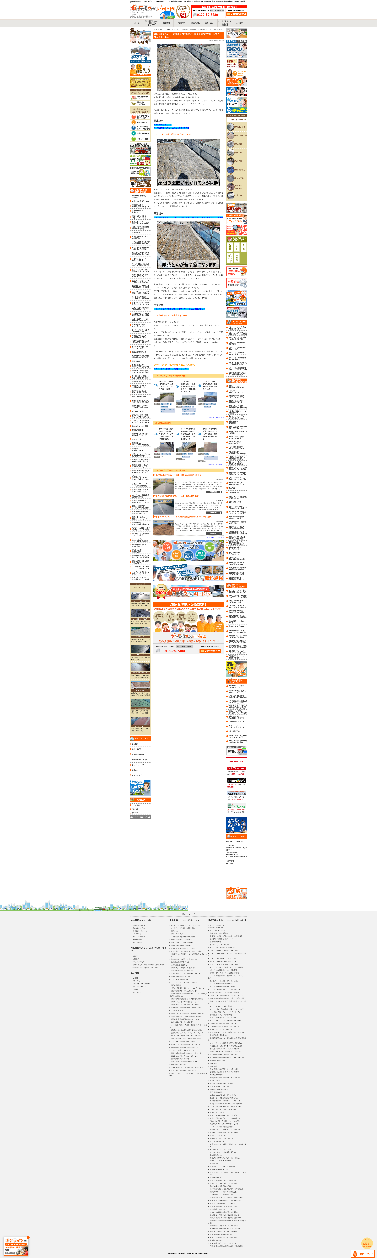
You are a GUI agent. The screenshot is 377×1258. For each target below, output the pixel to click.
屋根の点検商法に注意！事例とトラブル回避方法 (237, 631)
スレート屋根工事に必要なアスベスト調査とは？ (140, 567)
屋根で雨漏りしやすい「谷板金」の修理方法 (140, 406)
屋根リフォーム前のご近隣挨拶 (181, 945)
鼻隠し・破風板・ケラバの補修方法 (140, 237)
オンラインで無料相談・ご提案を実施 (183, 928)
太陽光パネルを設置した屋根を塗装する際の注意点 (187, 1067)
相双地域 (135, 809)
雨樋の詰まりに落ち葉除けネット (181, 1059)
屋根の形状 (136, 361)
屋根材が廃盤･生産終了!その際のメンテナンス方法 (225, 1052)
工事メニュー (210, 23)
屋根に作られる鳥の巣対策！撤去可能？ (237, 717)
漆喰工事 (238, 144)
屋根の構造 (136, 232)
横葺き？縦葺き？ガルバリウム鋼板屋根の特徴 (238, 363)
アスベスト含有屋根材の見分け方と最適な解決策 (140, 421)
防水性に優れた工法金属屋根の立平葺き (139, 336)
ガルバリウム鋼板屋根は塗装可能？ (237, 343)
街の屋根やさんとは (139, 925)
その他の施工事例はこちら (215, 417)
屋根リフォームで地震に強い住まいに (183, 968)
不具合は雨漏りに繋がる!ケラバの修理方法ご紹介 (141, 242)
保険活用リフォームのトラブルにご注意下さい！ (225, 1192)
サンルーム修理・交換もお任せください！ (237, 691)
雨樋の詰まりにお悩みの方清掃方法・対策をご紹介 (238, 707)
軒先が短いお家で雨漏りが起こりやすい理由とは (140, 416)
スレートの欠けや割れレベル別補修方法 (236, 437)
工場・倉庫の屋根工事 (236, 721)
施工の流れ (195, 23)
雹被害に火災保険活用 (217, 1240)
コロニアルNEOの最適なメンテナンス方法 (237, 478)
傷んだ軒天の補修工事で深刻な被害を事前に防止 (140, 253)
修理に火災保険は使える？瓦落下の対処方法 (238, 517)
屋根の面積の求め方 (139, 352)
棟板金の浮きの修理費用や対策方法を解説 (140, 228)
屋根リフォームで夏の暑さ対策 (181, 976)
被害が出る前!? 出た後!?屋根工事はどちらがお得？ (238, 616)
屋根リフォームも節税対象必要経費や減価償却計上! (238, 741)
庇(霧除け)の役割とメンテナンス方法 (139, 325)
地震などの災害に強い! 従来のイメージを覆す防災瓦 (226, 1104)
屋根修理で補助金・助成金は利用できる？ (236, 578)
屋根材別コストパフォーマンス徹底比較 (140, 444)
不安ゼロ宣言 (137, 934)
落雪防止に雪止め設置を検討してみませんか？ (185, 1044)
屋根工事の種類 (236, 120)
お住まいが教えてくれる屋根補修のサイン (237, 412)
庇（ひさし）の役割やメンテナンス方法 (140, 534)
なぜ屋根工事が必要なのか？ (237, 386)
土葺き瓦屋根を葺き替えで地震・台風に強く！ (140, 308)
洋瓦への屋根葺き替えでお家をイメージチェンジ (140, 471)
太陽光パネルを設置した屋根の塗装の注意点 (237, 458)
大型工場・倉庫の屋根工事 (179, 979)
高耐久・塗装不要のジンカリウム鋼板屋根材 (140, 507)
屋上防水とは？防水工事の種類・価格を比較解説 (140, 286)
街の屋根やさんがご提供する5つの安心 (151, 23)
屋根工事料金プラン (177, 934)
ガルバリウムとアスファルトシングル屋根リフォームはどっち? (141, 477)
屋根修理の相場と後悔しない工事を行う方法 (236, 396)
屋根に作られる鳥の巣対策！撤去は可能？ (184, 1062)
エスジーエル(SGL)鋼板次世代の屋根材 (140, 496)
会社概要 (239, 23)
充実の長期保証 (137, 939)
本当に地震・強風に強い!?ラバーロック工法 (223, 1209)
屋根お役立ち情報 (235, 502)
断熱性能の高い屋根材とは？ (137, 551)
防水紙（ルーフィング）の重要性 (220, 1161)
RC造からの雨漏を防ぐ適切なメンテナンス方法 (225, 1121)
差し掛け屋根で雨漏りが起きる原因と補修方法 (224, 1215)
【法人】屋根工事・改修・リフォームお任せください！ (188, 988)
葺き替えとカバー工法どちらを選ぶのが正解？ (237, 417)
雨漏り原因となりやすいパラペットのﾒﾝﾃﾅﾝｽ (140, 275)
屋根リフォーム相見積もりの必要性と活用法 (185, 1004)
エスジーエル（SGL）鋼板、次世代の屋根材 (224, 1183)
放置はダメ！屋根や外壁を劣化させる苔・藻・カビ (226, 1200)
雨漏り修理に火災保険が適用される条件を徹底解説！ (226, 1246)
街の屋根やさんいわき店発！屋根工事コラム (146, 968)
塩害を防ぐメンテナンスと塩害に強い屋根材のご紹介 (226, 1197)
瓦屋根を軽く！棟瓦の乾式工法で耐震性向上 (224, 1098)
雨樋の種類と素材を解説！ (179, 1064)
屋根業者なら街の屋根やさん (141, 984)
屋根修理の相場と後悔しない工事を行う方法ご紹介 (187, 999)
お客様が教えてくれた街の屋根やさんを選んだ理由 (148, 965)
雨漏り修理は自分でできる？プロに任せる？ (140, 217)
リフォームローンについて (179, 1010)
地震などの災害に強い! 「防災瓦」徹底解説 (237, 538)
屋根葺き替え (240, 127)
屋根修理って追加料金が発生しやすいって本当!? (237, 641)
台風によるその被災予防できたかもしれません (238, 507)
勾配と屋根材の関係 (139, 396)
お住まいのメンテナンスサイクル (220, 1149)
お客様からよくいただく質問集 (219, 945)
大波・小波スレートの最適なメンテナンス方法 (140, 319)
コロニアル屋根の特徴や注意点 (235, 442)
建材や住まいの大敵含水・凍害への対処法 (140, 391)
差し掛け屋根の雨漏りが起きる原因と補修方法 (140, 377)
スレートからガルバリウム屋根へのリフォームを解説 (238, 333)
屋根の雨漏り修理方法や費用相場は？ (140, 523)
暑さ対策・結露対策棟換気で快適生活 (221, 1083)
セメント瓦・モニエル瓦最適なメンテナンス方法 (140, 303)
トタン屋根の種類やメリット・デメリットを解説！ (226, 1012)
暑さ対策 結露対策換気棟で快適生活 (139, 386)
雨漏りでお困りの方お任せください (182, 939)
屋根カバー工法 (241, 135)
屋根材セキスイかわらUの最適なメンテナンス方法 (238, 473)
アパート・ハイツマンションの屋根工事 (236, 726)
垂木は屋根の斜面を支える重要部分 (182, 1022)
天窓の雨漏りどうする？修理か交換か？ (140, 545)
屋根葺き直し (240, 170)
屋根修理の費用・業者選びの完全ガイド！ (140, 206)
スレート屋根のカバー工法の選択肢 (238, 432)
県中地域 (135, 813)
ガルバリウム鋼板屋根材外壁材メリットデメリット (238, 368)
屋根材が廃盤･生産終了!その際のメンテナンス (140, 466)
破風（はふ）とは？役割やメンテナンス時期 (140, 578)
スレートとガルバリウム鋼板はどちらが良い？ (237, 328)
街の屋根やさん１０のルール (141, 931)
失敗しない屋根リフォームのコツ (236, 391)
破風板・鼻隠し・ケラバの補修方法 (221, 1029)
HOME (155, 29)
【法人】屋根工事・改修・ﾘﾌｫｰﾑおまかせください (238, 736)
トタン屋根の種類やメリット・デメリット (236, 447)
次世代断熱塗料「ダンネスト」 (234, 553)
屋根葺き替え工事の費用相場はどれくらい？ (237, 401)
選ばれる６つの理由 (139, 928)
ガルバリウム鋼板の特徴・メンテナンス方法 (224, 1115)
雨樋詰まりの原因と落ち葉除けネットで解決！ (238, 712)
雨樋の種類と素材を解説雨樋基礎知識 (140, 562)
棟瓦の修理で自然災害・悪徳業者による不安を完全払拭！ (228, 1057)
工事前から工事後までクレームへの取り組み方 (237, 606)
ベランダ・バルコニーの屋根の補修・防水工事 (185, 973)
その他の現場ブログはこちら (215, 537)
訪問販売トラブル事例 (236, 626)
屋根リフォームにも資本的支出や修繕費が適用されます (188, 1013)
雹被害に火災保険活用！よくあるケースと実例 (237, 573)
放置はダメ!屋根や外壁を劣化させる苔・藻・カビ (141, 460)
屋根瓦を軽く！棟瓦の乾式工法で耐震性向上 (236, 527)
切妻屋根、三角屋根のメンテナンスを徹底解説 (140, 371)
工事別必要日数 (234, 492)
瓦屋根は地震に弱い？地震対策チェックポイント (238, 532)
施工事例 (166, 23)
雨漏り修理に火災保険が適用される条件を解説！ (237, 568)
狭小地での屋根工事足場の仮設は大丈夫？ (236, 483)
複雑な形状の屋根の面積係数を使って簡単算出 (140, 356)
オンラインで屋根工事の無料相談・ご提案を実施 (237, 591)
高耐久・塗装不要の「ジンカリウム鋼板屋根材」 (225, 1118)
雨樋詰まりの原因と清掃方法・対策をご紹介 (185, 1056)
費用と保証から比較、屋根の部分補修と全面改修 (238, 406)
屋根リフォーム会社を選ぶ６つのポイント (238, 497)
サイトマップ (136, 775)
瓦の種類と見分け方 (139, 411)
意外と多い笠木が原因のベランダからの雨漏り (140, 248)
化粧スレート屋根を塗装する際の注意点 (236, 463)
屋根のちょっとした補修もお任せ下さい (183, 942)
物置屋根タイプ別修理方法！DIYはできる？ (236, 686)
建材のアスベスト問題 (140, 426)
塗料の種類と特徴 (236, 762)
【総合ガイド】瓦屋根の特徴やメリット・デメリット (226, 995)
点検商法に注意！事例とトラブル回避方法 (184, 948)
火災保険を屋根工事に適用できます (182, 970)
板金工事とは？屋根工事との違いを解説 (140, 222)
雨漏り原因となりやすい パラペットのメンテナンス (187, 1033)
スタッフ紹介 (136, 749)
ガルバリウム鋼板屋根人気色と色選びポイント (237, 353)
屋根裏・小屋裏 (137, 381)
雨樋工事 (238, 153)
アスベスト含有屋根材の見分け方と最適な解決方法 (226, 1106)
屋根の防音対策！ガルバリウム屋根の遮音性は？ (238, 374)
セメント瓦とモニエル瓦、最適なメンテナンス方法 (226, 1020)
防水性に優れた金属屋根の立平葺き (221, 1186)
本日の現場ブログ (138, 962)
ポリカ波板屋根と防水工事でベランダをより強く (238, 701)
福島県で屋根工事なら (140, 759)
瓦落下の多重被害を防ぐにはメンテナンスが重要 (237, 512)
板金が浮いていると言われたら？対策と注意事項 (238, 636)
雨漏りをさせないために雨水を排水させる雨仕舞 (140, 401)
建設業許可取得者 (138, 754)
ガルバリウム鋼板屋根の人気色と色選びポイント (225, 989)
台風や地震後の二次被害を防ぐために (237, 522)
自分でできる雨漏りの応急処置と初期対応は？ (237, 563)
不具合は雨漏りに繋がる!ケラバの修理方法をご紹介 (226, 1046)
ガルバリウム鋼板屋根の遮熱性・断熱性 (237, 348)
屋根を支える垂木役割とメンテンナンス (140, 518)
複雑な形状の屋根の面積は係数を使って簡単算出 (225, 1077)
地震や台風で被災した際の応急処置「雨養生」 (140, 341)
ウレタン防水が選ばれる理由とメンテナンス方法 (140, 264)
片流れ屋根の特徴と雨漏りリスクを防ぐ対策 (140, 366)
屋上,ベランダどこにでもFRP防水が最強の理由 (141, 281)
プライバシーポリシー (140, 765)
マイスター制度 (137, 942)
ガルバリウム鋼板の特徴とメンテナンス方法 (140, 501)
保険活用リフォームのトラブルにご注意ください (238, 652)
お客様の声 (181, 23)
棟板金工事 (239, 178)
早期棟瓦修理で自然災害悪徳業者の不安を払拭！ (140, 314)
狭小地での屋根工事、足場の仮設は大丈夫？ (224, 961)
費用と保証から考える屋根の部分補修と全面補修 (186, 1016)
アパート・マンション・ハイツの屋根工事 (184, 982)
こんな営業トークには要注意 (236, 621)
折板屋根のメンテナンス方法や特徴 (221, 1015)
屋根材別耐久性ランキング (138, 449)
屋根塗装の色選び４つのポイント (235, 548)
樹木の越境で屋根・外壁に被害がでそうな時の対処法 (238, 646)
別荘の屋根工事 (234, 731)
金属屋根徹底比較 (215, 1177)
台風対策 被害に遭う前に (179, 965)
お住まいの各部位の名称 (140, 201)
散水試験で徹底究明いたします (181, 962)
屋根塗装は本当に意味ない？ (138, 211)
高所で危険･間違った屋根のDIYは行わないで (224, 1124)
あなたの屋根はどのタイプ (218, 930)
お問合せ (135, 770)
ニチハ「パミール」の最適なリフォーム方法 (224, 950)
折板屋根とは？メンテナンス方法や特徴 (237, 452)
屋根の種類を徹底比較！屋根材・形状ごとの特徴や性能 (227, 998)
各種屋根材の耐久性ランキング (219, 1169)
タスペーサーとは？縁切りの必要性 (139, 259)
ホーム (137, 23)
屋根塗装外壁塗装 (238, 187)
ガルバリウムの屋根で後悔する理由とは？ (140, 490)
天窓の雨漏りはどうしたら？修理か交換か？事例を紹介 (227, 1032)
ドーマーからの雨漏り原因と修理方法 (140, 540)
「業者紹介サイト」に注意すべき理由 (236, 657)
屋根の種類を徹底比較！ (233, 422)
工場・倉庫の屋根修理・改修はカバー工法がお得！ (238, 696)
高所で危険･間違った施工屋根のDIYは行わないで (141, 512)
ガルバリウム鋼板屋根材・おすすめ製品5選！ (224, 970)
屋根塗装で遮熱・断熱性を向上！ (220, 1089)
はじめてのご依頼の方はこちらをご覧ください (185, 925)
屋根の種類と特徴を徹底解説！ (139, 196)
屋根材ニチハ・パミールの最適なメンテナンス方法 (238, 468)
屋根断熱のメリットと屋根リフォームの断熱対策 (140, 556)
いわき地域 (136, 805)
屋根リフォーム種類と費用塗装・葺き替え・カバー (238, 427)
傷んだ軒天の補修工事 (217, 1141)
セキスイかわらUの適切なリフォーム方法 (223, 947)
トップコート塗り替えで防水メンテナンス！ (140, 573)
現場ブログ (163, 29)
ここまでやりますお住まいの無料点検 (225, 23)
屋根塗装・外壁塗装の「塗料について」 (222, 939)
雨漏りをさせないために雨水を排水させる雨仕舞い (226, 1218)
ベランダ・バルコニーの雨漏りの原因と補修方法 (140, 292)
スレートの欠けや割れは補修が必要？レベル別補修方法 (227, 1009)
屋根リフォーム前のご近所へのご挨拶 (236, 601)
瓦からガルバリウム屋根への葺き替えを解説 (237, 338)
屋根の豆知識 (136, 439)
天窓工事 (238, 195)
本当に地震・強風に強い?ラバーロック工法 (141, 347)
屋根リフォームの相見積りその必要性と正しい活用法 (238, 596)
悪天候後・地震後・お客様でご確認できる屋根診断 (226, 936)
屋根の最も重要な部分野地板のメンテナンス (140, 434)
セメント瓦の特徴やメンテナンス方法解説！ (140, 297)
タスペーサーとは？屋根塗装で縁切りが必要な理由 (226, 1043)
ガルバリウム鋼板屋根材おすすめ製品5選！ (237, 358)
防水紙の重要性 (137, 430)
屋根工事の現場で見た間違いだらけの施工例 (236, 543)
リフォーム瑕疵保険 (139, 937)
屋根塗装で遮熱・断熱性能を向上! (237, 558)
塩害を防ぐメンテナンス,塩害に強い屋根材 (141, 455)
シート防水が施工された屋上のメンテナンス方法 (140, 270)
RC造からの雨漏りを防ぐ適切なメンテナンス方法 (141, 529)
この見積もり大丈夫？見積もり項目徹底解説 (236, 611)
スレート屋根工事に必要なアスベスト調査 (223, 1109)
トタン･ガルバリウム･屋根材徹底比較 (140, 484)
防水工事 (238, 161)
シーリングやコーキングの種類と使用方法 (140, 330)
